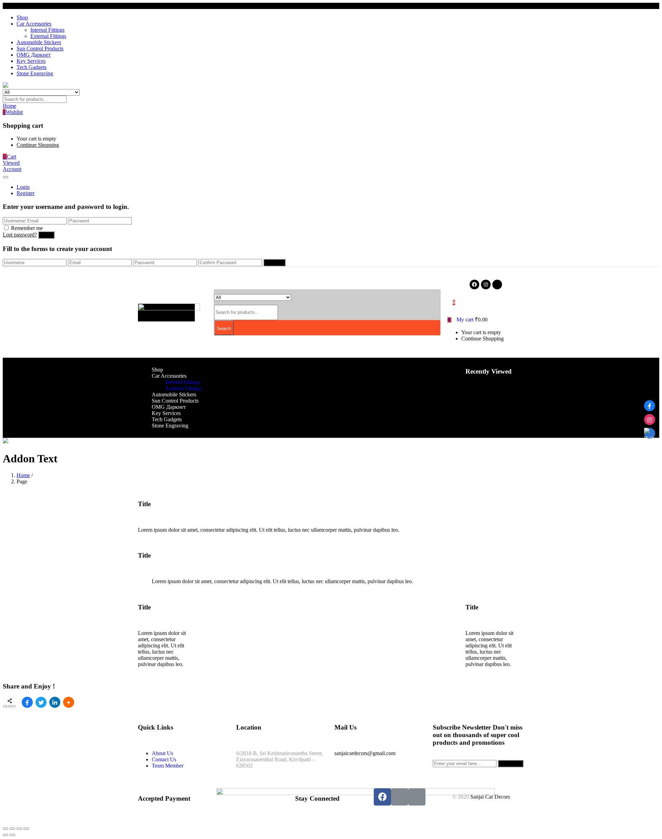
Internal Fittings (47, 30)
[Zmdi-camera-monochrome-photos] (497, 284)
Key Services (31, 61)
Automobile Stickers (39, 42)
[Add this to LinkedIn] (54, 702)
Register (25, 193)
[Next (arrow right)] (12, 835)
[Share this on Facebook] (27, 702)
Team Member (167, 766)
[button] (9, 157)
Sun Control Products (40, 48)
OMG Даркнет (34, 55)
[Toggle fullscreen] (19, 829)
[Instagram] (486, 284)
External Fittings (48, 36)
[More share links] (68, 702)
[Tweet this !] (41, 702)
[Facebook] (474, 284)
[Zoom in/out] (26, 829)
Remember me (27, 228)
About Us (162, 753)
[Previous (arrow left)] (5, 835)
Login (23, 187)
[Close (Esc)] (5, 829)
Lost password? (20, 235)
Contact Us (164, 759)
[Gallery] (649, 433)
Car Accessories (34, 24)
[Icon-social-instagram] (399, 797)
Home (23, 475)
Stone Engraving (35, 73)
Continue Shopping (38, 145)
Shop (22, 17)
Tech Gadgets (32, 67)
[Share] (12, 829)
